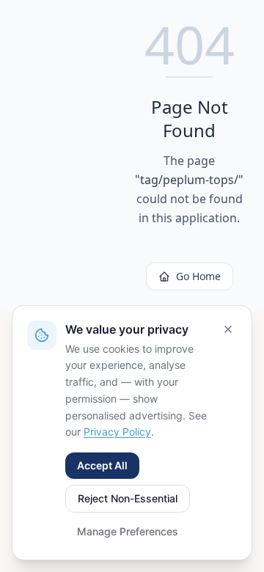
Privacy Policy (117, 431)
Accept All (102, 465)
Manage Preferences (127, 531)
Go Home (198, 276)
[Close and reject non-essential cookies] (228, 329)
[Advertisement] (75, 154)
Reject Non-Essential (127, 498)
